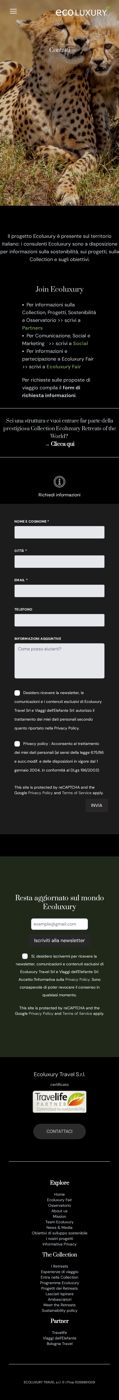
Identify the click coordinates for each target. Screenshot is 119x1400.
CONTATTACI (59, 1131)
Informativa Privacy (60, 1244)
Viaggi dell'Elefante (59, 1338)
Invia (96, 805)
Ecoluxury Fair (63, 366)
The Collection (59, 1255)
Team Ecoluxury (59, 1221)
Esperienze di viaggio (59, 1271)
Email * (21, 580)
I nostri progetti (59, 1238)
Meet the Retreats (59, 1304)
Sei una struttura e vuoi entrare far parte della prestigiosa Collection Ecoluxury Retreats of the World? (59, 429)
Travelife (59, 1332)
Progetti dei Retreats (59, 1288)
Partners (32, 328)
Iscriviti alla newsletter (59, 940)
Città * (20, 551)
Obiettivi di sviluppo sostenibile (59, 1232)
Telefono (23, 609)
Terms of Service (77, 792)
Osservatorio (59, 1205)
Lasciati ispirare (60, 1293)
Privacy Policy (40, 792)
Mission (59, 1216)
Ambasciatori (59, 1299)
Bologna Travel (60, 1343)
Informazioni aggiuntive (37, 639)
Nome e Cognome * (31, 521)
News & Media (59, 1227)
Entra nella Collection (59, 1277)
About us (59, 1210)
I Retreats (59, 1266)
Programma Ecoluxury (59, 1282)
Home (59, 1194)
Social (80, 343)
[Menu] (13, 11)
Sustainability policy (59, 1310)
